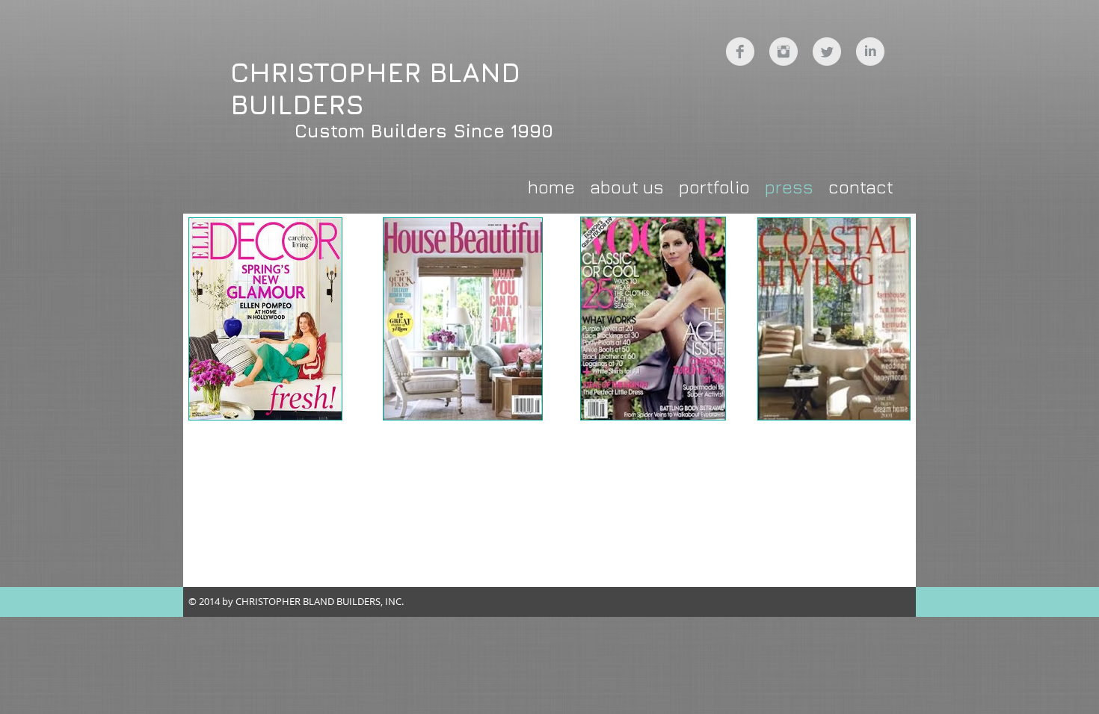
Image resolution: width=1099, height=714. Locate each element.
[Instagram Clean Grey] (783, 51)
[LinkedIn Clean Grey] (870, 51)
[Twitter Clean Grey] (827, 51)
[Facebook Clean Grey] (740, 51)
